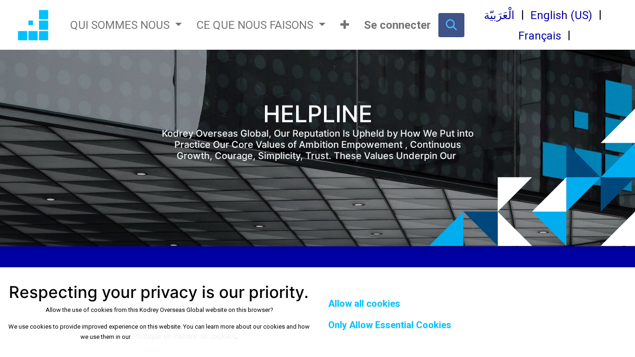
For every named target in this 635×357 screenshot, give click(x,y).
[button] (345, 25)
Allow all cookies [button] (364, 303)
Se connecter (397, 25)
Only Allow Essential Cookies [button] (389, 325)
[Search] (451, 25)
